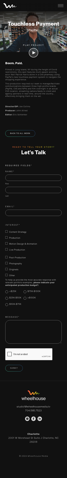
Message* (12, 317)
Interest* (12, 225)
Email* (10, 207)
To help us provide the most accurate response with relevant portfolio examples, (30, 282)
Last (7, 196)
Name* (9, 172)
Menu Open (60, 5)
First (7, 184)
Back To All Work (20, 133)
